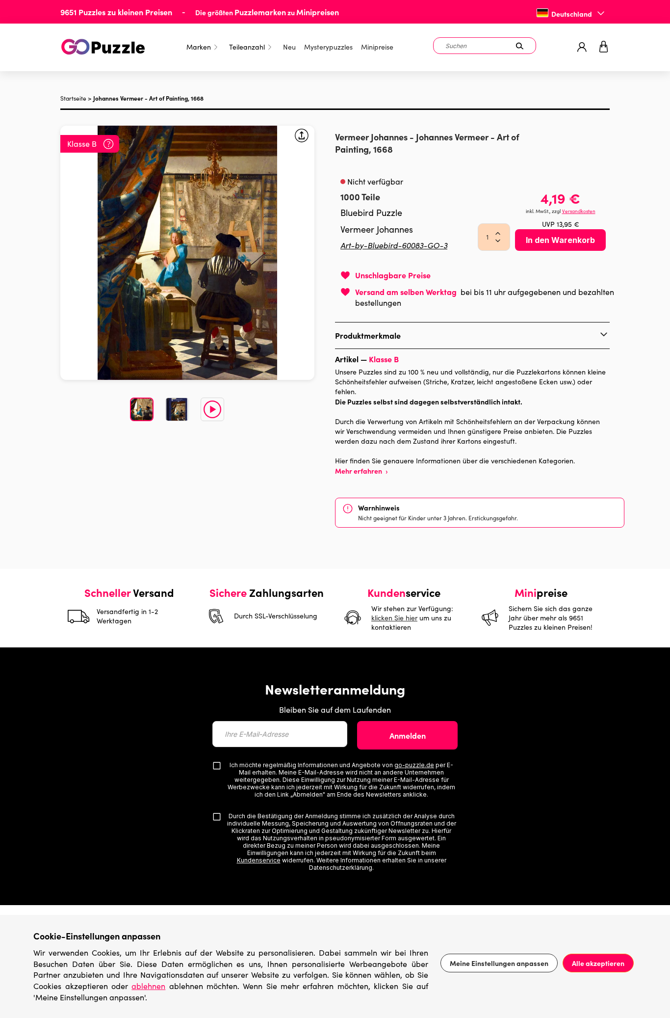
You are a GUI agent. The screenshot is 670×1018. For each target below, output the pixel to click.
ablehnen (148, 986)
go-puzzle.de (414, 765)
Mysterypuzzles (328, 47)
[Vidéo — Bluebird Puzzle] (212, 409)
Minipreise (377, 47)
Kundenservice (259, 860)
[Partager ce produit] (302, 137)
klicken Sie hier (394, 617)
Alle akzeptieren (598, 963)
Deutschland (571, 14)
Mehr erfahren (361, 471)
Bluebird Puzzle (371, 212)
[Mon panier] (604, 47)
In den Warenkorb (560, 240)
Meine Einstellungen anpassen (499, 963)
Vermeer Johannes (372, 137)
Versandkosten (578, 211)
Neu (289, 47)
